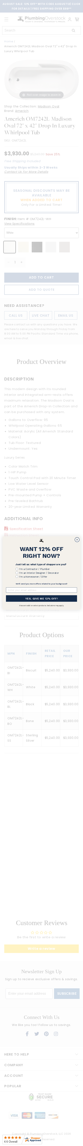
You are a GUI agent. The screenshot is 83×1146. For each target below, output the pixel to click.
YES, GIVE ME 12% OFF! (41, 598)
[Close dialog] (77, 539)
